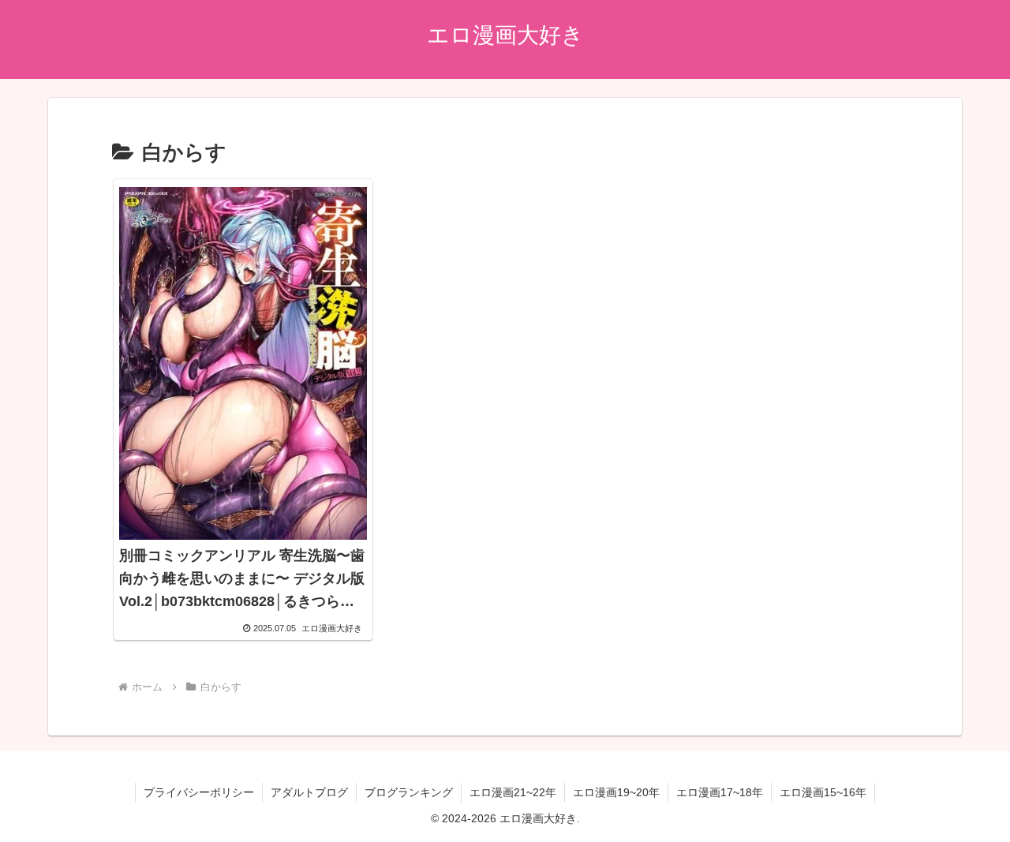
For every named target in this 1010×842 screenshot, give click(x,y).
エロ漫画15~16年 (823, 792)
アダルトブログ (309, 792)
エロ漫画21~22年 (512, 792)
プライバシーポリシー (199, 792)
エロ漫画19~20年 (616, 792)
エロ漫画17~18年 (719, 792)
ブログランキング (409, 792)
